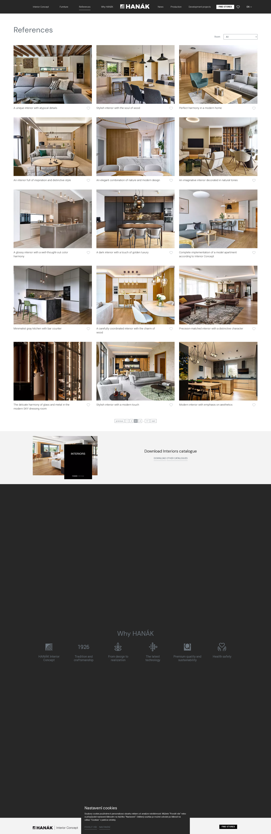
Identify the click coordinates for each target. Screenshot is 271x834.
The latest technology (152, 658)
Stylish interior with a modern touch (117, 404)
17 (147, 421)
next (153, 421)
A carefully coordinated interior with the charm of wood (125, 330)
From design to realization (118, 658)
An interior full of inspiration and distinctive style (42, 180)
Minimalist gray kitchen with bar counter (38, 328)
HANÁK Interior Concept (49, 658)
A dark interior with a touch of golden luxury (122, 252)
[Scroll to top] (264, 827)
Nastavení (104, 827)
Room (217, 36)
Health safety (222, 656)
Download (160, 458)
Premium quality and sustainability (187, 658)
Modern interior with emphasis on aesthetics (205, 404)
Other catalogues (177, 458)
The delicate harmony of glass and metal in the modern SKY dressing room (41, 406)
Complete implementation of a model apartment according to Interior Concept (208, 254)
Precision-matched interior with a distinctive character (211, 328)
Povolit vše (91, 827)
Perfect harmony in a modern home (200, 108)
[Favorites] (238, 7)
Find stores (228, 827)
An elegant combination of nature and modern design (128, 180)
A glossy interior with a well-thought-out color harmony (41, 254)
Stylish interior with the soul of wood (118, 108)
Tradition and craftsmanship (83, 658)
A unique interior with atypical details (35, 108)
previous (119, 421)
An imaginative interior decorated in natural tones (208, 180)
